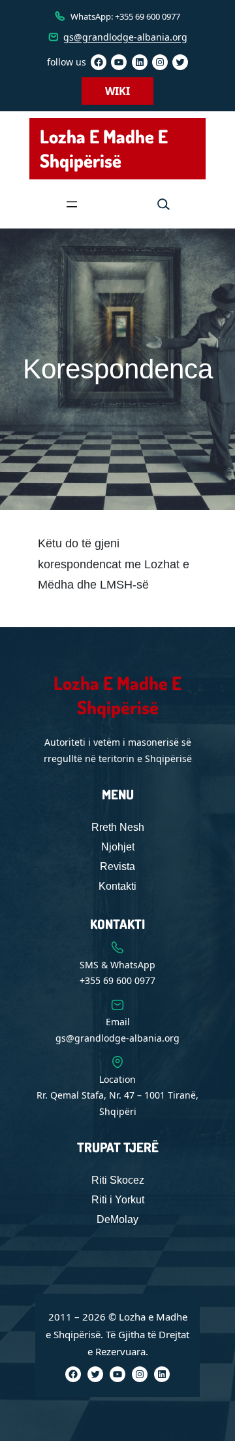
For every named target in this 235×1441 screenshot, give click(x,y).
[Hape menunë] (72, 204)
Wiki (117, 91)
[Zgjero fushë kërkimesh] (163, 204)
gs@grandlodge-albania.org (125, 37)
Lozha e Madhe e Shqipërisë (104, 148)
